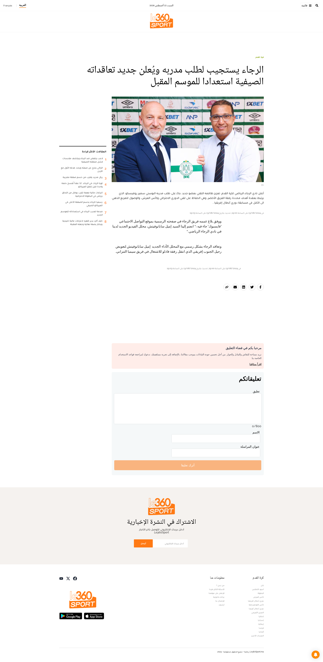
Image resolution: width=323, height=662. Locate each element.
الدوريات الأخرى (257, 635)
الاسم (256, 432)
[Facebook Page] (75, 578)
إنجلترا (261, 616)
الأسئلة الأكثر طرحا (216, 589)
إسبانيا (261, 620)
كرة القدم (260, 57)
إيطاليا (261, 624)
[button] (316, 655)
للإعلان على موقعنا (216, 593)
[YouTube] (61, 578)
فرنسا (261, 628)
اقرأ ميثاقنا (255, 364)
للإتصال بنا (219, 601)
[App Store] (94, 615)
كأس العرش (258, 597)
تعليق (256, 391)
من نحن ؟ (220, 585)
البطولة (261, 593)
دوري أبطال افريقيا (256, 601)
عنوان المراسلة (250, 446)
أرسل (143, 543)
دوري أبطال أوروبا (256, 608)
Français (7, 5)
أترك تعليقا (187, 465)
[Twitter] (68, 578)
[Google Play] (70, 615)
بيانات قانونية (218, 597)
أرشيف (221, 605)
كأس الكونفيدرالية (256, 605)
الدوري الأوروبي (257, 612)
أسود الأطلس (258, 589)
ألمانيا (261, 632)
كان (262, 585)
